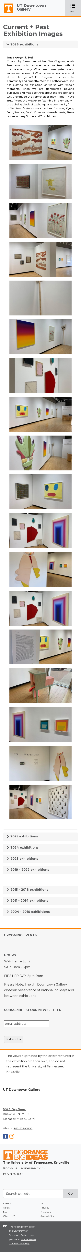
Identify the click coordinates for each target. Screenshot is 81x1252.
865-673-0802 (23, 1128)
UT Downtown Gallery (31, 7)
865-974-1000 (14, 1174)
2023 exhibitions (23, 859)
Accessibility (47, 1216)
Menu (75, 8)
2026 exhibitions (23, 44)
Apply (6, 1207)
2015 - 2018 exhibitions (28, 889)
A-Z (42, 1203)
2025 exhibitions (23, 836)
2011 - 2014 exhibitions (28, 900)
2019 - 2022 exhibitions (29, 870)
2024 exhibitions (24, 847)
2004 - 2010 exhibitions (29, 912)
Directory (45, 1211)
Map (5, 1211)
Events (7, 1203)
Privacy (44, 1207)
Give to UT (9, 1216)
